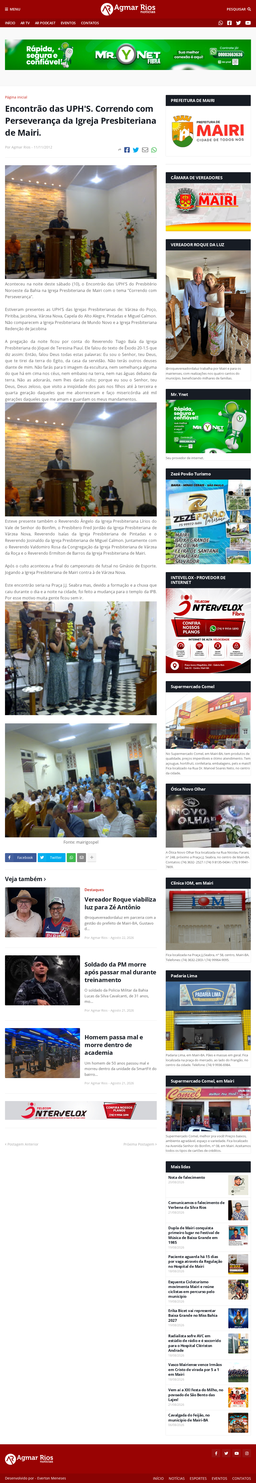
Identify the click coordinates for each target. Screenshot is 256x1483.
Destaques (94, 889)
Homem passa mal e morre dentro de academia (113, 1045)
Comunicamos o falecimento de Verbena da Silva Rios (196, 1205)
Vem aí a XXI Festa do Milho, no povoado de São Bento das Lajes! (195, 1395)
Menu (15, 9)
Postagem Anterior (23, 1144)
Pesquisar (236, 9)
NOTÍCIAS (177, 1478)
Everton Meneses (51, 1478)
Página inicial (16, 97)
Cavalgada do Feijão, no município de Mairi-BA (189, 1418)
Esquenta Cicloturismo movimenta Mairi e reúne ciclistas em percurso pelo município (191, 1289)
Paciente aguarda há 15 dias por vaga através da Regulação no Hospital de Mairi (195, 1261)
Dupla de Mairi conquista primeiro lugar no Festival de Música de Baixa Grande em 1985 (194, 1235)
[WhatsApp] (154, 149)
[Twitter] (136, 149)
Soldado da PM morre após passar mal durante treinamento (120, 972)
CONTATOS (90, 22)
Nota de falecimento (186, 1177)
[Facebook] (127, 149)
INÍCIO (10, 22)
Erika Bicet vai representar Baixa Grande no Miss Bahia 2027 (192, 1315)
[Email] (145, 149)
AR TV (25, 22)
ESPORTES (198, 1478)
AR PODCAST (45, 22)
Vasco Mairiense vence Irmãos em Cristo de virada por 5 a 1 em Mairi (195, 1369)
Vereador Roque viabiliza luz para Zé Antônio (120, 903)
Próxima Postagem (139, 1144)
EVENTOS (68, 22)
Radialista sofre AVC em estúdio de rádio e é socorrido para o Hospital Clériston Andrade (194, 1343)
